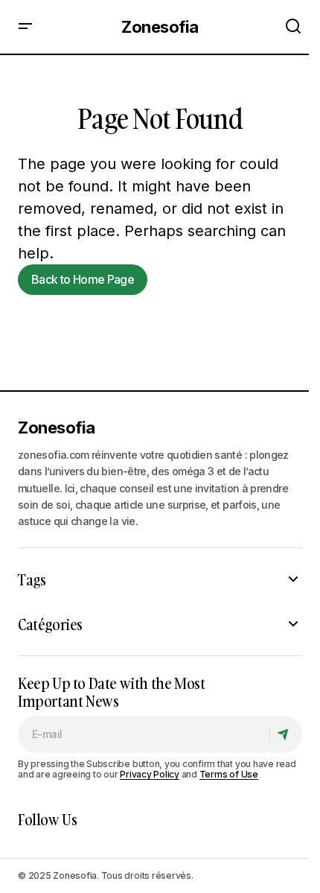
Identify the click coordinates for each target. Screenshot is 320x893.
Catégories (50, 624)
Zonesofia (160, 26)
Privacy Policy (149, 774)
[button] (25, 27)
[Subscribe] (285, 734)
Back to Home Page (82, 279)
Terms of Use (228, 774)
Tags (31, 579)
